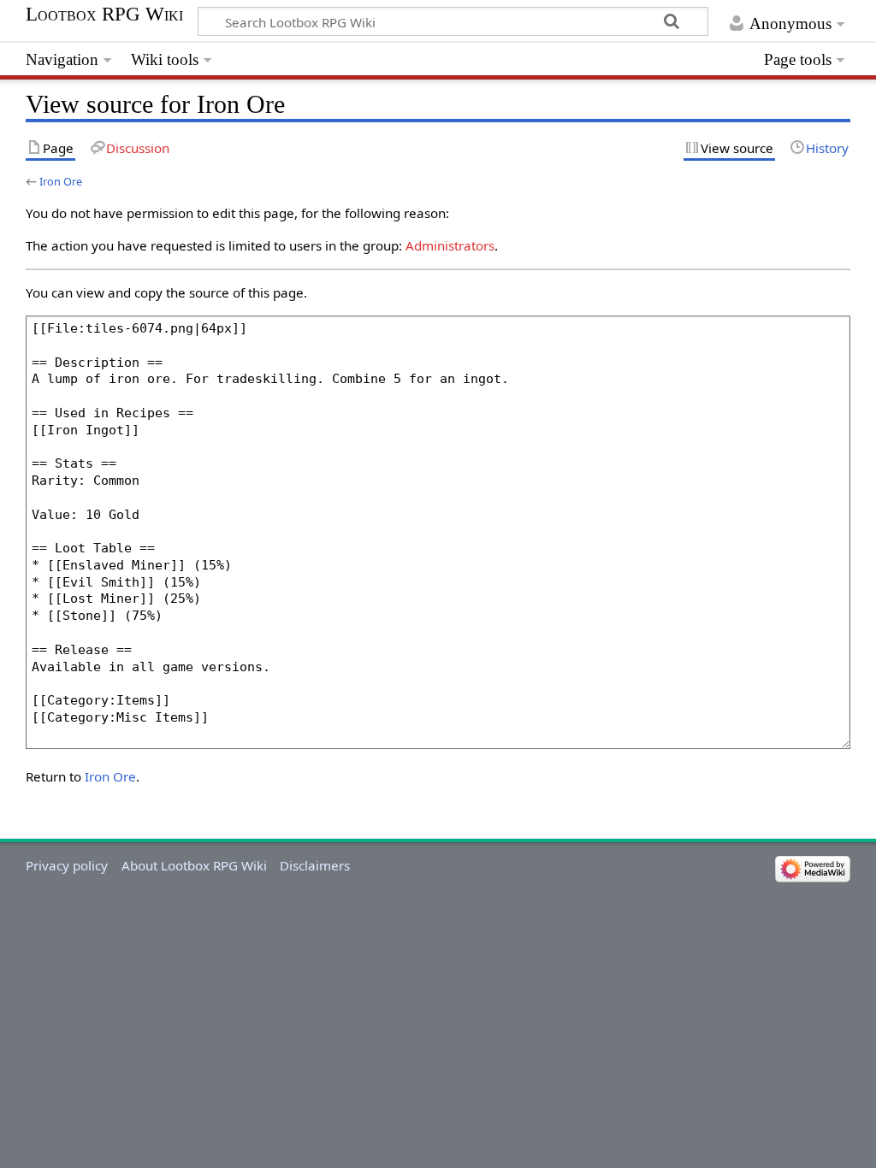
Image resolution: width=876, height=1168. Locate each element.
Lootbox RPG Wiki (104, 14)
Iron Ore (60, 181)
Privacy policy (67, 865)
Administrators (449, 245)
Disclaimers (315, 865)
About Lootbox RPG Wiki (194, 865)
